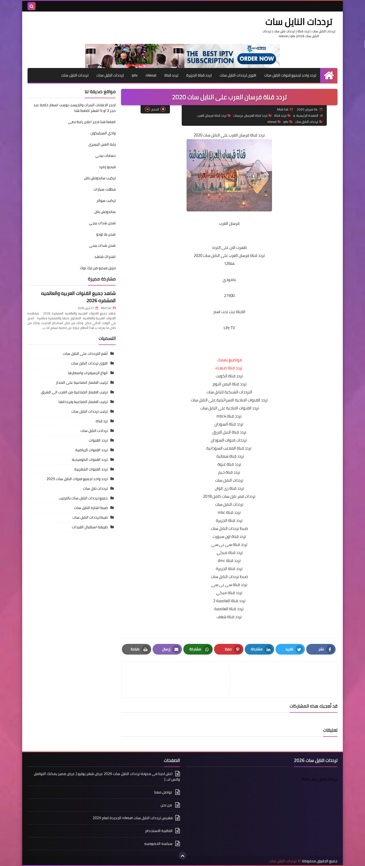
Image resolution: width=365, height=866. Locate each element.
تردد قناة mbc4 (229, 416)
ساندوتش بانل (105, 211)
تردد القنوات (98, 440)
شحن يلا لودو (106, 234)
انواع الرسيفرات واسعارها (88, 372)
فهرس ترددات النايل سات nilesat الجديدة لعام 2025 (133, 817)
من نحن (167, 805)
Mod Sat (106, 308)
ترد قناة (102, 420)
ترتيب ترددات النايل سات (89, 411)
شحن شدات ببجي (102, 222)
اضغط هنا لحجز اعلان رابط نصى (92, 121)
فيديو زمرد (107, 166)
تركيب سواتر (106, 200)
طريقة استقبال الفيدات (90, 526)
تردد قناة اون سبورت (229, 536)
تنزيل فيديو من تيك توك (98, 267)
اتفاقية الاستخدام (159, 830)
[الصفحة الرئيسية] (328, 75)
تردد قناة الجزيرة (199, 75)
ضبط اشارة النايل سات (91, 507)
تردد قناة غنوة (229, 464)
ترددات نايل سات (95, 488)
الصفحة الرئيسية (307, 115)
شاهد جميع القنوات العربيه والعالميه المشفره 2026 (78, 297)
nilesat (151, 75)
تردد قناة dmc (229, 560)
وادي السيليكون (103, 133)
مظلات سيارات (105, 189)
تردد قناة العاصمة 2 (229, 601)
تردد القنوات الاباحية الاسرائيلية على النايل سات (229, 400)
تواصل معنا (163, 792)
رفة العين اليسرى (102, 144)
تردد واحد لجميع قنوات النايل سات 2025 (77, 478)
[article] (178, 679)
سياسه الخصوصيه (158, 843)
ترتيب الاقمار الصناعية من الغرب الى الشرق (74, 392)
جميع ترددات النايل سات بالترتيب (83, 498)
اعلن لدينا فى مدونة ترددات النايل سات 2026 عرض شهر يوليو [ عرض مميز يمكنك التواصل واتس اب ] (107, 777)
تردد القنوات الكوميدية (90, 459)
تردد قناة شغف (229, 617)
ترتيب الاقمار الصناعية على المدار (82, 382)
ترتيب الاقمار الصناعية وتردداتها (83, 401)
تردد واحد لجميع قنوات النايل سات (290, 75)
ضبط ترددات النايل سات (229, 528)
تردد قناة (171, 75)
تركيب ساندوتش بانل (100, 177)
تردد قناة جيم (229, 472)
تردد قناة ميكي (230, 552)
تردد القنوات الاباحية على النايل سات (229, 408)
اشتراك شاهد (105, 256)
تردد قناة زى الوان (229, 488)
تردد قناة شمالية (229, 456)
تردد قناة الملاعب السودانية (229, 448)
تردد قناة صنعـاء (228, 368)
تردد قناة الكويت (229, 376)
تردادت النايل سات (94, 430)
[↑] (182, 856)
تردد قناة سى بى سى (229, 544)
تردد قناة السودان (229, 424)
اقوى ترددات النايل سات (238, 75)
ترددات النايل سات (298, 21)
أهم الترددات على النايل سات (85, 353)
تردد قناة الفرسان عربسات (250, 115)
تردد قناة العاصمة (229, 609)
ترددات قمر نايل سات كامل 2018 (229, 496)
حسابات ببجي (105, 155)
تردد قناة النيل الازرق (229, 432)
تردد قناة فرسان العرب (212, 115)
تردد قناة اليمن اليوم (230, 384)
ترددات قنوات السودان (229, 440)
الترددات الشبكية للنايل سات (229, 392)
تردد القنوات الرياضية (91, 449)
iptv (135, 75)
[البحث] (32, 6)
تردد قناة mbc (229, 512)
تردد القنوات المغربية (91, 469)
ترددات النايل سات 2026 (319, 779)
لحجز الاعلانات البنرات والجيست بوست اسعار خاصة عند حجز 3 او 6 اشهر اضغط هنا (74, 107)
